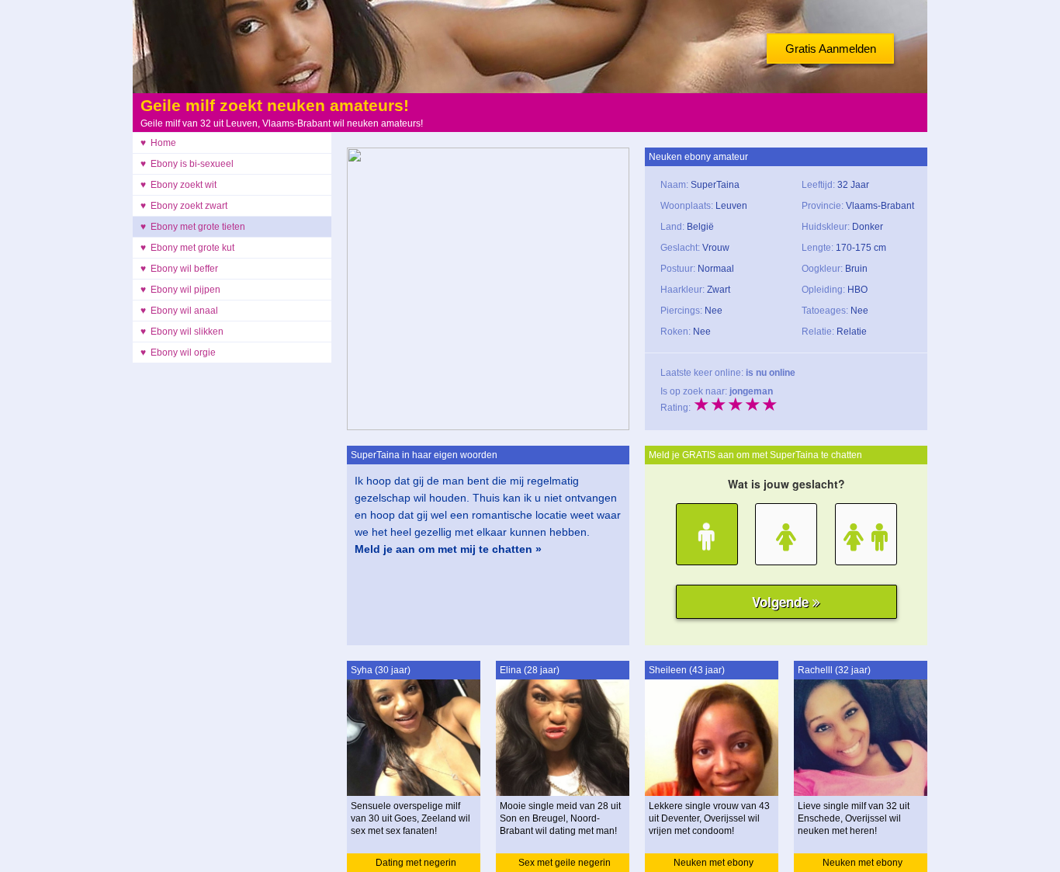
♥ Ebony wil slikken (181, 331)
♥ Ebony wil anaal (179, 310)
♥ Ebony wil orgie (178, 352)
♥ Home (158, 142)
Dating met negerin (416, 862)
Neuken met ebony (713, 862)
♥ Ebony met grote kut (187, 247)
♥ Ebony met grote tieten (192, 226)
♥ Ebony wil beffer (179, 268)
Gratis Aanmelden (830, 48)
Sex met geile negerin (564, 862)
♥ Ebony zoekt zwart (183, 205)
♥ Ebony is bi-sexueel (187, 163)
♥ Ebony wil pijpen (180, 289)
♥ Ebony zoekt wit (178, 184)
